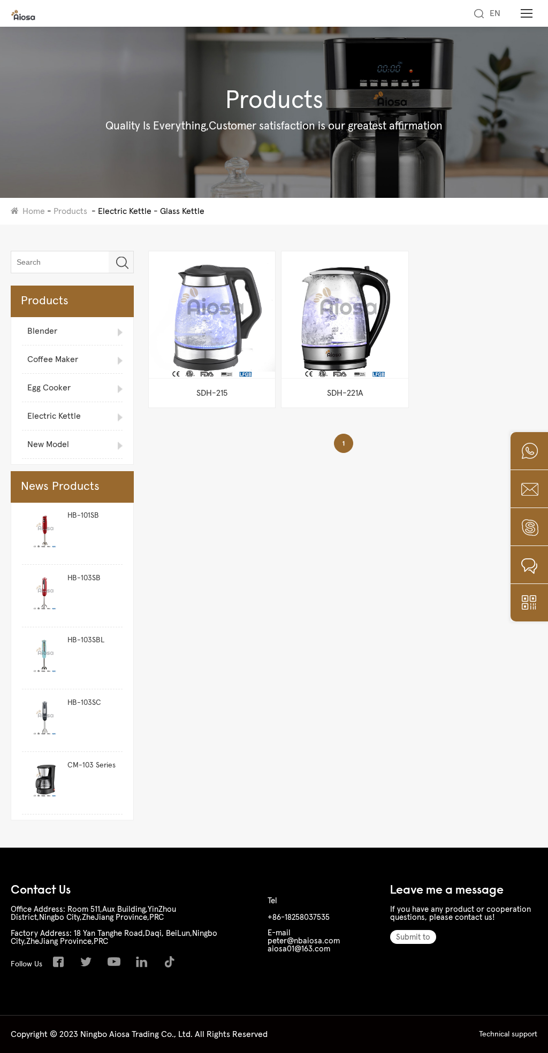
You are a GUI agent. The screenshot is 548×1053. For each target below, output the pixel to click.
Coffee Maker (52, 359)
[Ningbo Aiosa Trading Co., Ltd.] (23, 18)
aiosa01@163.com (299, 949)
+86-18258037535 (299, 917)
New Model (48, 444)
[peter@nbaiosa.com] (529, 489)
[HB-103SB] (42, 596)
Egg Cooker (49, 387)
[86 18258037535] (529, 527)
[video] (117, 964)
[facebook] (61, 964)
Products (70, 211)
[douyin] (172, 964)
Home (33, 211)
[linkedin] (144, 964)
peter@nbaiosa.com (304, 941)
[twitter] (89, 964)
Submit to (413, 937)
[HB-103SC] (42, 721)
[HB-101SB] (42, 533)
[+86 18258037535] (529, 451)
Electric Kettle (124, 211)
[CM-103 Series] (42, 783)
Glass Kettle (182, 211)
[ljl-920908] (529, 565)
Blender (42, 331)
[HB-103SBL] (42, 658)
